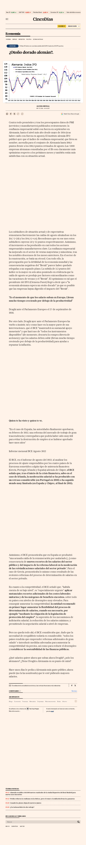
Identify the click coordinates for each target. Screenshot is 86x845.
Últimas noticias (38, 39)
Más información (14, 711)
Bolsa (59, 701)
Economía (13, 34)
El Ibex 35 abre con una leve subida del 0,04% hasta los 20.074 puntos (41, 46)
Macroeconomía (50, 701)
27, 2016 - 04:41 (43, 108)
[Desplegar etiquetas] (75, 701)
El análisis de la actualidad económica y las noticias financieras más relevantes (36, 685)
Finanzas (25, 701)
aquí (52, 711)
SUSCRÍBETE (61, 26)
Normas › (74, 691)
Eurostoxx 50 (54, 12)
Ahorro (64, 701)
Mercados (32, 701)
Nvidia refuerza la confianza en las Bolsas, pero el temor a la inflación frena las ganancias (42, 799)
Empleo (14, 39)
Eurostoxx (15, 826)
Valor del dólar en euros (74, 12)
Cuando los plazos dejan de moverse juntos (25, 803)
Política (28, 39)
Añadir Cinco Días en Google (71, 114)
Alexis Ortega (43, 106)
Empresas (40, 701)
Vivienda (8, 39)
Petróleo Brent (37, 12)
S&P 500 (21, 12)
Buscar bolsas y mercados (16, 816)
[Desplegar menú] (7, 19)
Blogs (10, 701)
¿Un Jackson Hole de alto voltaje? (22, 807)
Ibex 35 (8, 12)
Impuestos (22, 39)
